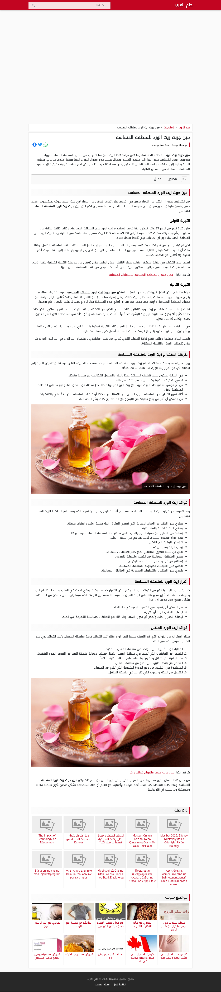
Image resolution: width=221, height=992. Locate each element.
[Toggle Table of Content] (182, 179)
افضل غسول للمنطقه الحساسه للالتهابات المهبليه (141, 274)
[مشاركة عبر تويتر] (40, 145)
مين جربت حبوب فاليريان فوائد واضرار (150, 772)
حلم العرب (184, 5)
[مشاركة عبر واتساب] (46, 145)
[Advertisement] (110, 67)
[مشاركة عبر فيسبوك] (34, 145)
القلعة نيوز (120, 984)
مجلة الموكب (102, 984)
